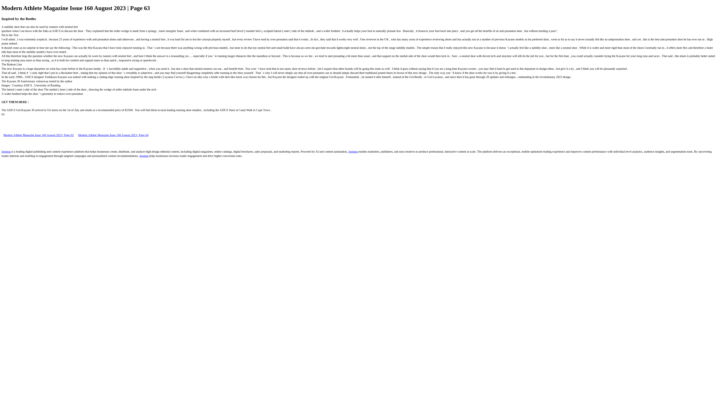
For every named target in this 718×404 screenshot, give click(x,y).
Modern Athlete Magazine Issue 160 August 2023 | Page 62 (38, 135)
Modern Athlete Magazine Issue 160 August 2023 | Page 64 (113, 135)
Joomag (6, 151)
